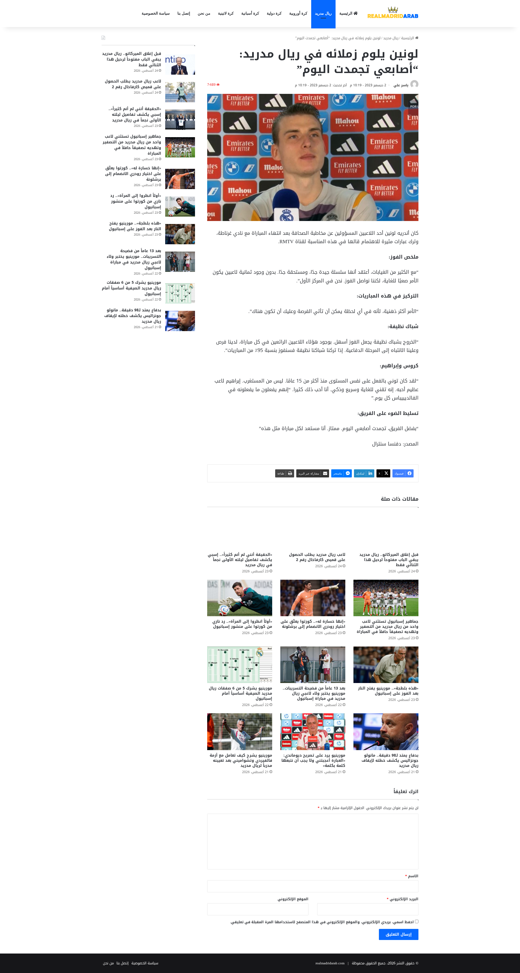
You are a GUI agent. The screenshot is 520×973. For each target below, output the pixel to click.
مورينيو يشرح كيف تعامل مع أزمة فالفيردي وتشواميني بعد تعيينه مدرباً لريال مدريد (241, 760)
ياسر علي (401, 85)
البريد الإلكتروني (402, 899)
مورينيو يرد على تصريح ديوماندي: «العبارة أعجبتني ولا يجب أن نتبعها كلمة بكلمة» (313, 760)
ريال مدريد (323, 13)
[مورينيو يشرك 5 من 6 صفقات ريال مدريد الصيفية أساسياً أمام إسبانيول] (239, 665)
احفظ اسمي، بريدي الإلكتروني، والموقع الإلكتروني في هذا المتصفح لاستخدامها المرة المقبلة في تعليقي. (322, 922)
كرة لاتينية (226, 13)
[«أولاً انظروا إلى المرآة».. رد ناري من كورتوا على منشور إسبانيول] (239, 598)
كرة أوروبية (298, 13)
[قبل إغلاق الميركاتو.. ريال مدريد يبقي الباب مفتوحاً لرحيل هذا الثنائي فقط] (385, 531)
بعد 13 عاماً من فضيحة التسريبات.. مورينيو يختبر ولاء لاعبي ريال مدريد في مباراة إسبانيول (314, 693)
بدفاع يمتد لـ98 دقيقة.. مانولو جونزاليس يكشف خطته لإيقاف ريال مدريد (390, 760)
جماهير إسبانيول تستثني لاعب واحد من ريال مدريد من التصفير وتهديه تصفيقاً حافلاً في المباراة (387, 626)
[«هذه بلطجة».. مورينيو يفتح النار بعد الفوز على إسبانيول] (385, 665)
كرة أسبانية (250, 13)
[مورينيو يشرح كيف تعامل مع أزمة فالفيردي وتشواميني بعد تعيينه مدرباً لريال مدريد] (239, 731)
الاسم (411, 876)
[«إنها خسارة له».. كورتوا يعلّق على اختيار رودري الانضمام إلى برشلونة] (312, 598)
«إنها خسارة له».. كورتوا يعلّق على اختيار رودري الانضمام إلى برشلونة (313, 624)
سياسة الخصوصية (156, 13)
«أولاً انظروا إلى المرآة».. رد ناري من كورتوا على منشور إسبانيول (242, 624)
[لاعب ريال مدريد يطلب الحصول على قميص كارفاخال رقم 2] (312, 531)
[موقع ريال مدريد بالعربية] (392, 13)
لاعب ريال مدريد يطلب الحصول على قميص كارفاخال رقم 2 (317, 557)
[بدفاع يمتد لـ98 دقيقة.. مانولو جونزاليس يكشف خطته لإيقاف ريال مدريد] (385, 731)
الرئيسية (346, 13)
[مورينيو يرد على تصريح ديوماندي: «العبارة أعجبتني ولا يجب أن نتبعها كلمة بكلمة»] (312, 731)
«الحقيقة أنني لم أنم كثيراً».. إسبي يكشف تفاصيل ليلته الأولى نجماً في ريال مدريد (240, 560)
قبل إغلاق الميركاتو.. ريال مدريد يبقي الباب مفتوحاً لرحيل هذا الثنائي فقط (388, 560)
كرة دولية (274, 13)
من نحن (204, 13)
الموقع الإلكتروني (293, 899)
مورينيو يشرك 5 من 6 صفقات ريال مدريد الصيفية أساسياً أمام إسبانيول (240, 693)
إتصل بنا (183, 13)
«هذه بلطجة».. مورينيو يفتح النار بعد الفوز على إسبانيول (388, 691)
